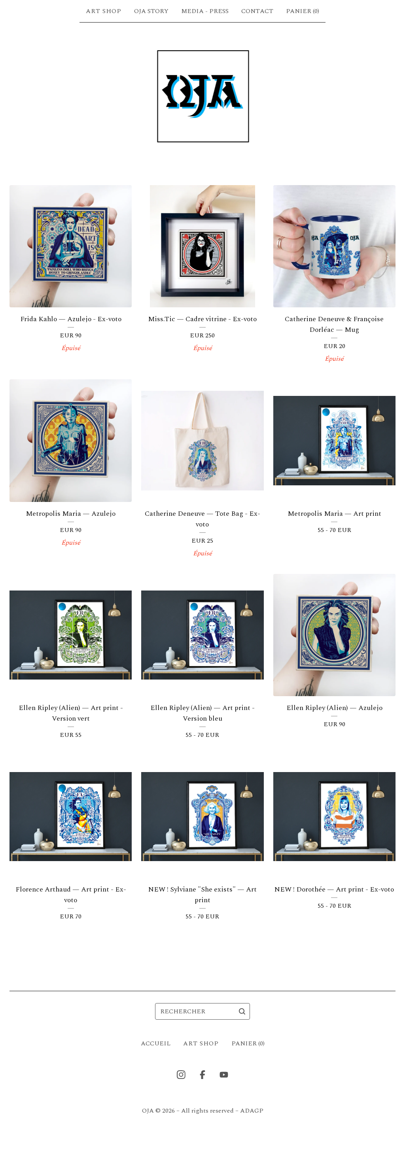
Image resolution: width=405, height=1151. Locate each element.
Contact (257, 11)
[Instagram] (181, 1074)
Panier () (302, 11)
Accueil (155, 1043)
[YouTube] (224, 1074)
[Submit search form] (242, 1011)
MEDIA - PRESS (205, 11)
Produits (104, 11)
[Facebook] (202, 1074)
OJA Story (151, 11)
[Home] (202, 96)
